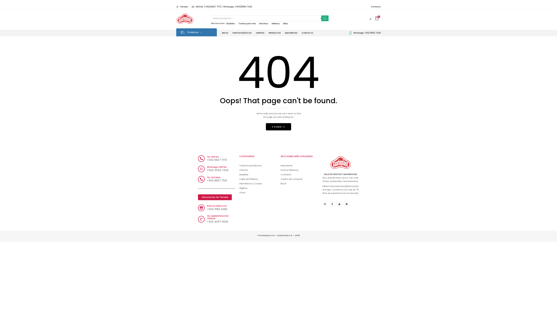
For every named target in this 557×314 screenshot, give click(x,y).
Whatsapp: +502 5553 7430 (367, 32)
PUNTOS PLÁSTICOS (217, 206)
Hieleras (276, 23)
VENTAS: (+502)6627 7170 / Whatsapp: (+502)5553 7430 (224, 6)
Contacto (376, 6)
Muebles (230, 23)
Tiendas (184, 6)
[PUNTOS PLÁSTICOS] (201, 208)
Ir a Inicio (277, 126)
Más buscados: (218, 23)
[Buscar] (325, 18)
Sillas (285, 23)
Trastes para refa (247, 23)
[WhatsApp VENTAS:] (201, 169)
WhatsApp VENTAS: (217, 167)
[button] (377, 18)
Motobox (263, 23)
